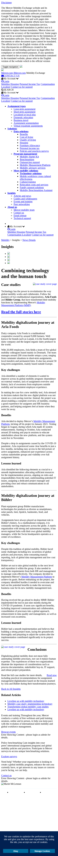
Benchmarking (27, 159)
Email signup (20, 215)
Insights (11, 193)
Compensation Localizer (19, 234)
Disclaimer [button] (6, 2)
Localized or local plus (25, 114)
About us (12, 207)
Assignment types (16, 106)
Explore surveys (9, 756)
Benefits (24, 134)
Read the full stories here (21, 312)
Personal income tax (29, 148)
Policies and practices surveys (34, 151)
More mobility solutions (26, 170)
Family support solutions (32, 187)
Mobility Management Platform (35, 165)
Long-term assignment (24, 109)
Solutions (12, 128)
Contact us (19, 212)
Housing (24, 142)
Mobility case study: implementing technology (29, 704)
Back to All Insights (11, 689)
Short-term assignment (24, 112)
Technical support (22, 218)
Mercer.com (7, 73)
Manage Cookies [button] (42, 851)
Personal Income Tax (29, 84)
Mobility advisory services (32, 168)
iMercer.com (19, 73)
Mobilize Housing (10, 84)
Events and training (23, 201)
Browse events (8, 732)
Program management (25, 154)
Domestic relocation (23, 117)
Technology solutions (31, 173)
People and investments (32, 793)
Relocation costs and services (34, 184)
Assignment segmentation (26, 123)
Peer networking (22, 204)
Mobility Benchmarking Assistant (36, 190)
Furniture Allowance (30, 145)
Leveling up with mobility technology (25, 701)
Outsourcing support (30, 162)
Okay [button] (15, 851)
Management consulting (49, 793)
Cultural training (28, 182)
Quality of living (28, 140)
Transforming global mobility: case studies (28, 706)
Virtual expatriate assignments (28, 126)
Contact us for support (22, 87)
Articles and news (22, 196)
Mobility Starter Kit (29, 156)
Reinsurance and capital (16, 793)
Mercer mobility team (24, 210)
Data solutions (21, 131)
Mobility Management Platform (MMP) (23, 304)
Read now (52, 675)
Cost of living (26, 137)
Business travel (21, 120)
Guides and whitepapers (25, 198)
